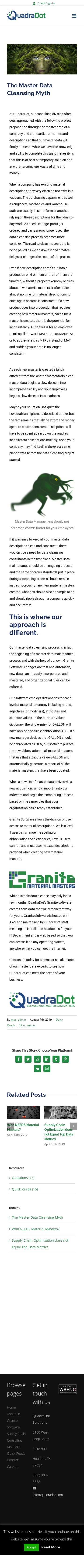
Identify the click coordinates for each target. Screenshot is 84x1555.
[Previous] (10, 1126)
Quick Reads (16, 1453)
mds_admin (18, 1020)
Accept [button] (31, 1547)
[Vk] (37, 1068)
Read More (50, 1547)
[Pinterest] (65, 1059)
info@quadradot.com (48, 1495)
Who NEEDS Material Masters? (35, 1229)
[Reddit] (37, 1059)
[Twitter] (28, 1059)
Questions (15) (23, 1177)
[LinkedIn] (46, 1059)
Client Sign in (46, 3)
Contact (12, 1460)
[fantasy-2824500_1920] (42, 59)
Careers (12, 1466)
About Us (14, 1414)
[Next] (73, 1126)
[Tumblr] (56, 1059)
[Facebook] (18, 1059)
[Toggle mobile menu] (74, 15)
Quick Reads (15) (25, 1189)
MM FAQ (13, 1447)
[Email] (46, 1068)
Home (11, 1407)
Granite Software (13, 1423)
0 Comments (27, 1025)
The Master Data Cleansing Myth (37, 1217)
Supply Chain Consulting (16, 1436)
